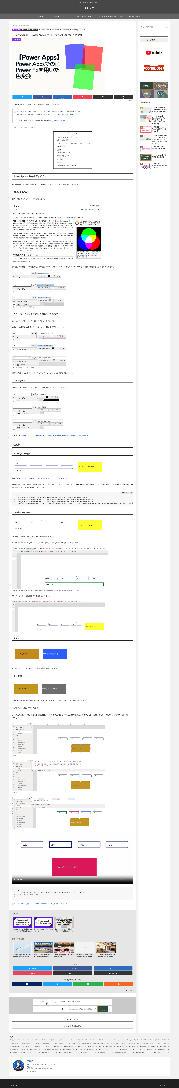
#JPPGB (20, 112)
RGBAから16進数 (64, 152)
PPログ (30, 1061)
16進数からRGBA (64, 156)
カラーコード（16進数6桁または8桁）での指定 (74, 143)
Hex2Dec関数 (65, 29)
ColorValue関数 (45, 29)
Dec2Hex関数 (55, 29)
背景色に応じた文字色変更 (67, 165)
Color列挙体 (62, 146)
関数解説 (35, 29)
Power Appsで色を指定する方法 (67, 137)
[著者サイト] (27, 984)
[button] (103, 97)
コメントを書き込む (72, 1026)
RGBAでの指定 (63, 140)
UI (80, 29)
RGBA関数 (74, 29)
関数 (29, 29)
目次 (70, 133)
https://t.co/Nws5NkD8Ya (63, 115)
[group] (22, 925)
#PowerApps (45, 112)
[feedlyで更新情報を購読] (88, 984)
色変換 (59, 150)
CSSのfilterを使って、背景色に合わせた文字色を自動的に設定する (42, 904)
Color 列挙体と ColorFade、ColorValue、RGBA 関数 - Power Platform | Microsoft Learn (55, 435)
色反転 (60, 159)
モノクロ (61, 162)
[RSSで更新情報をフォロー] (118, 984)
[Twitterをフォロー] (57, 984)
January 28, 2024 (60, 121)
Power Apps (17, 29)
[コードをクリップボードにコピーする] (131, 494)
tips (24, 29)
